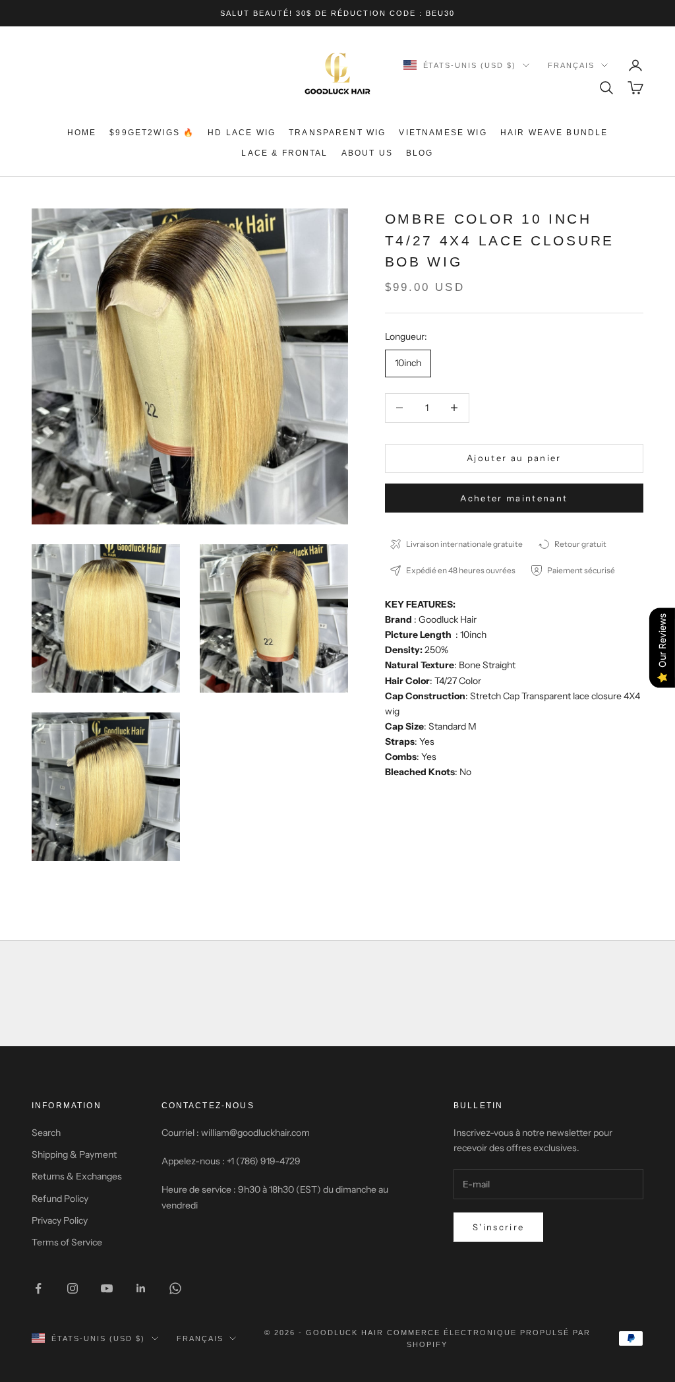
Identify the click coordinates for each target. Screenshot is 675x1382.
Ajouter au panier (514, 458)
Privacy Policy (60, 1220)
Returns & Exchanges (77, 1176)
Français (571, 65)
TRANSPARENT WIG (337, 132)
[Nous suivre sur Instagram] (72, 1288)
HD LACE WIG (242, 132)
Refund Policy (60, 1199)
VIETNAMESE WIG (442, 132)
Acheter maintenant (514, 498)
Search (46, 1133)
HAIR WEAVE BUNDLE (554, 132)
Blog (420, 153)
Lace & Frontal (284, 153)
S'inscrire (498, 1227)
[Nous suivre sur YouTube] (106, 1288)
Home (82, 132)
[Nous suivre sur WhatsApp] (175, 1288)
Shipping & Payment (74, 1154)
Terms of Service (67, 1242)
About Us (367, 153)
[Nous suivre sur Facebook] (38, 1288)
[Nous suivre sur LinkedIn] (141, 1288)
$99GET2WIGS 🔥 (151, 132)
